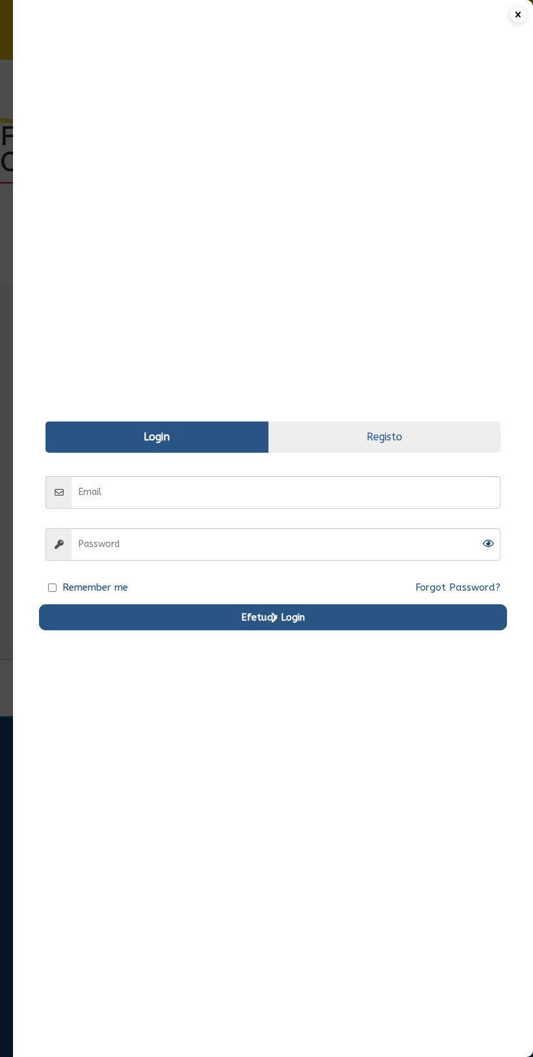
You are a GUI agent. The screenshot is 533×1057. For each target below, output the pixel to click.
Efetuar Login (273, 617)
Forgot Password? (457, 587)
